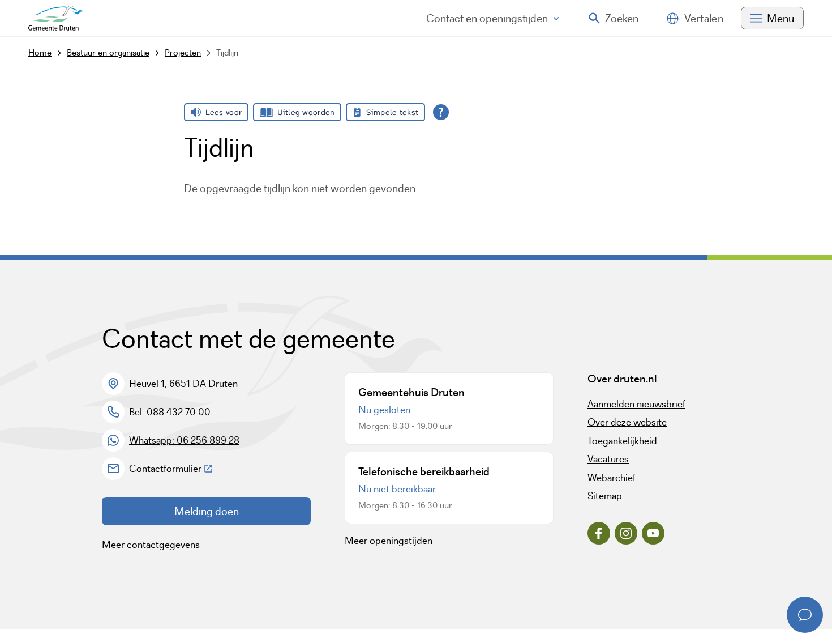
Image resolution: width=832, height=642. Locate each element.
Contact (487, 18)
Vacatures (608, 459)
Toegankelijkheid (622, 441)
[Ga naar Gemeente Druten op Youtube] (653, 533)
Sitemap (604, 496)
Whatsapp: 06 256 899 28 (184, 440)
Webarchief (611, 477)
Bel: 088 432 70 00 (170, 412)
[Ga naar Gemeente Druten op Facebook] (598, 533)
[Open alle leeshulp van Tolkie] (441, 112)
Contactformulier (171, 468)
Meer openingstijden (388, 540)
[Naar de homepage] (55, 18)
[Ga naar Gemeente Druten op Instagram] (626, 533)
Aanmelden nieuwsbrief (636, 404)
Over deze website (627, 422)
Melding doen (206, 511)
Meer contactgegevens (151, 544)
